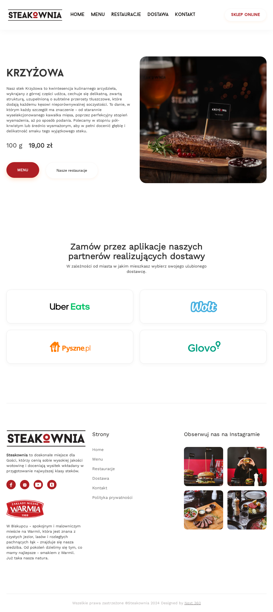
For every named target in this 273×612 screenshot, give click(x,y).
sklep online (245, 15)
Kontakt (185, 15)
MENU (22, 170)
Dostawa (157, 15)
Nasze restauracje (72, 170)
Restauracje (126, 15)
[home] (35, 15)
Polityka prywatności (112, 497)
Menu (98, 15)
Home (77, 15)
